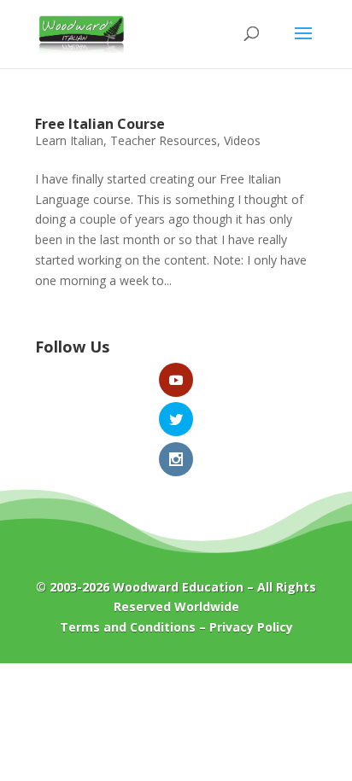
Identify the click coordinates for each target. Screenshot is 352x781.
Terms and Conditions (128, 627)
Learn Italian (69, 140)
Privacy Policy (251, 627)
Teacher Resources (163, 140)
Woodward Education (178, 587)
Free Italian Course (100, 123)
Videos (242, 140)
